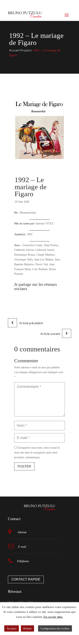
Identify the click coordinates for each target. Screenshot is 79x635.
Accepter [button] (11, 628)
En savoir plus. (53, 616)
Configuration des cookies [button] (55, 628)
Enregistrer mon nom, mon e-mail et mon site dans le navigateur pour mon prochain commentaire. (37, 452)
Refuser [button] (27, 628)
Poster (24, 466)
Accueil (14, 50)
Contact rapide (25, 579)
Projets (25, 50)
